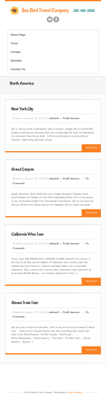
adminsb (54, 118)
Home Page (18, 34)
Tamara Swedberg (74, 392)
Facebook (56, 19)
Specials (16, 60)
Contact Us (18, 69)
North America (71, 118)
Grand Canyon (22, 169)
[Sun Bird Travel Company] (53, 14)
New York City (22, 109)
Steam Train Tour (24, 302)
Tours (14, 43)
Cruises (15, 52)
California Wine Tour (27, 234)
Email (50, 19)
